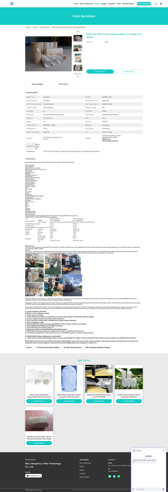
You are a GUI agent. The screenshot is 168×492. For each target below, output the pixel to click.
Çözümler (111, 4)
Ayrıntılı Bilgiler (37, 84)
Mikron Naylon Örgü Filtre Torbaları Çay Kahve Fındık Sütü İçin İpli (69, 396)
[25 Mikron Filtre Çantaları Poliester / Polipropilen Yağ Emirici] (129, 378)
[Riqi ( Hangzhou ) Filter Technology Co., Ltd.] (12, 4)
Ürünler (97, 4)
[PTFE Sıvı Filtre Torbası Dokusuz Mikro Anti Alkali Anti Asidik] (48, 54)
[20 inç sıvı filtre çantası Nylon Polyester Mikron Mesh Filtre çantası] (39, 378)
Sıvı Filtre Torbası (44, 27)
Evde (76, 4)
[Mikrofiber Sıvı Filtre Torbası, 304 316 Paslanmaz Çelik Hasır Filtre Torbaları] (39, 420)
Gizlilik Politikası (29, 490)
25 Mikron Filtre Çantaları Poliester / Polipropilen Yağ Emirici (129, 396)
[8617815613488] (109, 476)
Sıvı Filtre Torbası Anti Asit (72, 347)
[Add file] (133, 489)
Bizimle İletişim (128, 4)
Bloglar (104, 4)
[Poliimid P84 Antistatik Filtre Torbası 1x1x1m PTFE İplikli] (99, 379)
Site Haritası (38, 490)
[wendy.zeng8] (114, 476)
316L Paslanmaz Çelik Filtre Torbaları (98, 347)
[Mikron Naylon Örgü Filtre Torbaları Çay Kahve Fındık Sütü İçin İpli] (69, 379)
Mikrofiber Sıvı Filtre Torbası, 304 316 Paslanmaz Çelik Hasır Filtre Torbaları (39, 438)
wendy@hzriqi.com (34, 475)
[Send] (163, 489)
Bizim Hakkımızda (86, 4)
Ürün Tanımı (63, 84)
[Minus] (164, 451)
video (119, 4)
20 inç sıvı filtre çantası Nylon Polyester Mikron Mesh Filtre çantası (39, 396)
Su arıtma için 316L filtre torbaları (47, 347)
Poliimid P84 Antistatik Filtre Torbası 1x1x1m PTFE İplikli (99, 396)
